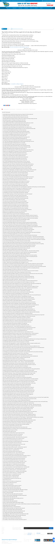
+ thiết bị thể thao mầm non (6, 479)
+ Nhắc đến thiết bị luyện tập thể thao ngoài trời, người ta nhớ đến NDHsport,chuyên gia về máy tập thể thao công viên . (21, 503)
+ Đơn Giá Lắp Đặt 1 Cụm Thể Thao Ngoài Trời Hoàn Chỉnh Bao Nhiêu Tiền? (14, 135)
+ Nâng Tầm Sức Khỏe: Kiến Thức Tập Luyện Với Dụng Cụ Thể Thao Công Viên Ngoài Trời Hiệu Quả (18, 407)
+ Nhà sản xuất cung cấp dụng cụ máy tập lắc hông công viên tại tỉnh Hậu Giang (15, 441)
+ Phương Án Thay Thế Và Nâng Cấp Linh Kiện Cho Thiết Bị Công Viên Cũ (14, 155)
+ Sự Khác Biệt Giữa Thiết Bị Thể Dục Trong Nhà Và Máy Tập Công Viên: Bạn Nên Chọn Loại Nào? (17, 122)
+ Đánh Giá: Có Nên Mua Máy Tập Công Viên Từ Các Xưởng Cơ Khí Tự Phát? (14, 257)
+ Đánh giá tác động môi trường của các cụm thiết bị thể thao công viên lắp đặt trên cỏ (16, 189)
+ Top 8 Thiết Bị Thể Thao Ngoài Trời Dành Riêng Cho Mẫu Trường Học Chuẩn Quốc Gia (16, 132)
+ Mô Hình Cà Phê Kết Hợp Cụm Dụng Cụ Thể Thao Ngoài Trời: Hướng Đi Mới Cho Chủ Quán (16, 188)
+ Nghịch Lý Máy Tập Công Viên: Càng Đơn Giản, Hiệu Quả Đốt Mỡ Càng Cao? (14, 330)
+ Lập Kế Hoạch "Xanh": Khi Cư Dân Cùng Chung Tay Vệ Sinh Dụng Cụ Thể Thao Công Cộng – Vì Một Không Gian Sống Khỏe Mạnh (23, 236)
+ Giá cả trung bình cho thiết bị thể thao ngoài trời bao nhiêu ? (12, 425)
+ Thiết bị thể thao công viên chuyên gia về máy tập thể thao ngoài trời (13, 462)
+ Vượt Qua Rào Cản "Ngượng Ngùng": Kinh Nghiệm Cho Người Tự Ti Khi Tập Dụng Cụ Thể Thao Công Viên (19, 169)
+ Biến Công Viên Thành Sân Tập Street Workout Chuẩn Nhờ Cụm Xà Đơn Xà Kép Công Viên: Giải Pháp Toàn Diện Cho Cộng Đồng (23, 243)
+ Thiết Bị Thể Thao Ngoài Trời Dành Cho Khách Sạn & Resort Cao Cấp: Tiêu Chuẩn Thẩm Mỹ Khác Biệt (18, 128)
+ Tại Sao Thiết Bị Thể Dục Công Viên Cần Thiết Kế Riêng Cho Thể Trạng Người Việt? (15, 293)
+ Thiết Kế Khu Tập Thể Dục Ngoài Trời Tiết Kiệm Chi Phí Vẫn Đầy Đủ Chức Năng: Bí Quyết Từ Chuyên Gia (19, 364)
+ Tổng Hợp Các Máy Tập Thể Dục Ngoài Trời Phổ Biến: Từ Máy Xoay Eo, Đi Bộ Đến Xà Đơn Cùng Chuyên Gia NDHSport (21, 232)
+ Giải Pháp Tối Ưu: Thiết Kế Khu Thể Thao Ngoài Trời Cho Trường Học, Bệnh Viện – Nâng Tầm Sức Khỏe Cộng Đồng (20, 250)
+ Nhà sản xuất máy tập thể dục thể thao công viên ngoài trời (12, 451)
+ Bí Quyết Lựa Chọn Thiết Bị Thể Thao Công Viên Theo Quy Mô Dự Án (13, 212)
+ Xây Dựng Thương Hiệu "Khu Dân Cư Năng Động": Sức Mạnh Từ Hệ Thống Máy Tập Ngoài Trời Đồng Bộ (19, 303)
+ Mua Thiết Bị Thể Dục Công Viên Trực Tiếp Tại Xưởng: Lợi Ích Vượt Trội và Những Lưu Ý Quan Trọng (18, 282)
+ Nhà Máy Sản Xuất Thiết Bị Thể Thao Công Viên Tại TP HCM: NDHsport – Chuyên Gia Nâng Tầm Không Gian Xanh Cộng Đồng (22, 417)
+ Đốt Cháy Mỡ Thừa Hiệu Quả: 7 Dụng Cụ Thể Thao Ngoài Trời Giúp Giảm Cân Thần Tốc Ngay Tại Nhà (18, 373)
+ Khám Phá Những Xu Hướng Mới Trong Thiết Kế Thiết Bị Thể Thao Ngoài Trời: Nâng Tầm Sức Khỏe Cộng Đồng (20, 218)
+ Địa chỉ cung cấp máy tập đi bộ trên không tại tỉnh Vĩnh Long (12, 439)
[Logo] (6, 4)
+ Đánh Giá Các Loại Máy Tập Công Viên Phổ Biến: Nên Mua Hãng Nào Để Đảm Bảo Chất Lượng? (17, 374)
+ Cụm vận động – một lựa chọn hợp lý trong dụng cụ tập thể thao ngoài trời (14, 519)
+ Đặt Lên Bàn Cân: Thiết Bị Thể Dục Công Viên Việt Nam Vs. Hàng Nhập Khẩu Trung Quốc (16, 296)
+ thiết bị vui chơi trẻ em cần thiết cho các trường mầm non (11, 481)
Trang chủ (3, 527)
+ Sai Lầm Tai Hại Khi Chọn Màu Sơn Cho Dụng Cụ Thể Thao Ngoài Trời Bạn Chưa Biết (16, 350)
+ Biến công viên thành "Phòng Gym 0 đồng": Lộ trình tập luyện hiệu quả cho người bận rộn (16, 336)
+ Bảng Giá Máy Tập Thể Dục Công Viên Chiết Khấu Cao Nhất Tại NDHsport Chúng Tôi (16, 253)
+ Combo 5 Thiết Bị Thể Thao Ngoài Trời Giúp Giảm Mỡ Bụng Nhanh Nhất (14, 121)
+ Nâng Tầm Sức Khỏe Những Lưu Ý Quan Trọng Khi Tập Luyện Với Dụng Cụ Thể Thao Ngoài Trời (17, 394)
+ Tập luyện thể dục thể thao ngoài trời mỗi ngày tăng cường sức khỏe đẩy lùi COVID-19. (16, 455)
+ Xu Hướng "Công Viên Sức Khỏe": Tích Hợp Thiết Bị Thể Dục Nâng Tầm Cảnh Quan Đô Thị (16, 326)
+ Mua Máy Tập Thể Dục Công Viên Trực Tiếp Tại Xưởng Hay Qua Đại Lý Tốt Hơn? (15, 202)
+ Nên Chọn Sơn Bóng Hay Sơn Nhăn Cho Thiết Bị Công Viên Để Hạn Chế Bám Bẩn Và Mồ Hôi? (17, 313)
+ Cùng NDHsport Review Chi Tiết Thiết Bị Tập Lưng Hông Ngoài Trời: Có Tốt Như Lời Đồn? (16, 139)
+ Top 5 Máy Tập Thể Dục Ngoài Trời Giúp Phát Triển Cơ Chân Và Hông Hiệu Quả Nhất (16, 145)
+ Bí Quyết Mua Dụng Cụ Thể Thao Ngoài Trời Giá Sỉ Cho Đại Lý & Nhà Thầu (14, 179)
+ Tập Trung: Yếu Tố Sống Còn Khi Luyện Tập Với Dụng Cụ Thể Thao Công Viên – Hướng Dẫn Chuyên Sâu (19, 414)
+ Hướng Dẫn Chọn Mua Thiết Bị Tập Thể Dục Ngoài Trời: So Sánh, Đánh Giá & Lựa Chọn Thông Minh (18, 381)
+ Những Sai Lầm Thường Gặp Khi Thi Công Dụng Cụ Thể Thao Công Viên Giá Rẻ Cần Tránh (17, 151)
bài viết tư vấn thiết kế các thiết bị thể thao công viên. (19, 47)
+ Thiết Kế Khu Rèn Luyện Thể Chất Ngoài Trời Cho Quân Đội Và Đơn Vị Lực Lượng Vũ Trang (16, 127)
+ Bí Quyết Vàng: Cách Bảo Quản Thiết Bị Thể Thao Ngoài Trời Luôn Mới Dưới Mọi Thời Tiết (16, 367)
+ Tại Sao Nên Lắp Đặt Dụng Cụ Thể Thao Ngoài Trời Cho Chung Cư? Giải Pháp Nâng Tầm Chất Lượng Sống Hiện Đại (21, 368)
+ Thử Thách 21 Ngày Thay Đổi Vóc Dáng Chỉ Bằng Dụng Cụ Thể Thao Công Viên (15, 206)
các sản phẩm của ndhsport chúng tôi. (17, 83)
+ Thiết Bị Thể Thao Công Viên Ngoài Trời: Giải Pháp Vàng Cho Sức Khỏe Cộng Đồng (15, 424)
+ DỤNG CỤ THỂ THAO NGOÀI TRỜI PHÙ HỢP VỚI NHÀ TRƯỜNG (13, 502)
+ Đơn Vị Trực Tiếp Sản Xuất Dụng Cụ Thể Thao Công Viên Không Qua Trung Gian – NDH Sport (17, 178)
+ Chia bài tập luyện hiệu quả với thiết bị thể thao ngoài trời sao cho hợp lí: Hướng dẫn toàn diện (17, 412)
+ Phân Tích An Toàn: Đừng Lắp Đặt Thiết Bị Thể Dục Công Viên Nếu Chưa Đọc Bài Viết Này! (17, 348)
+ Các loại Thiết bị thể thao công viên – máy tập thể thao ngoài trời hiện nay (14, 468)
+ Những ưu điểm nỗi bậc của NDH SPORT (9, 505)
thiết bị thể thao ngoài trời (19, 109)
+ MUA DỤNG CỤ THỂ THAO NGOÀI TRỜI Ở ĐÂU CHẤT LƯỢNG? (12, 491)
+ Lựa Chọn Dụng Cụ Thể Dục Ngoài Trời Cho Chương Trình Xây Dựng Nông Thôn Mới (15, 131)
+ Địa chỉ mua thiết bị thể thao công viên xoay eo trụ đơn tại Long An (13, 438)
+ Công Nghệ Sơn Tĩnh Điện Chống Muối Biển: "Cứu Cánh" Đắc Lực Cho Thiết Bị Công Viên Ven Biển (18, 340)
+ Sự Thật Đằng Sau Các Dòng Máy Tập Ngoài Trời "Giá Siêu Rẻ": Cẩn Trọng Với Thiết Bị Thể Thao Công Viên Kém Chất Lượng (22, 351)
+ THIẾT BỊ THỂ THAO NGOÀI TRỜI (8, 499)
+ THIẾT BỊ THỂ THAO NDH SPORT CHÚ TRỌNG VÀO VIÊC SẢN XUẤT (13, 508)
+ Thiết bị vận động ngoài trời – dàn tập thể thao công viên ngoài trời (13, 464)
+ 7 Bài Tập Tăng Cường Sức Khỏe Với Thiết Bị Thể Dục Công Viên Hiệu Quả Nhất (15, 198)
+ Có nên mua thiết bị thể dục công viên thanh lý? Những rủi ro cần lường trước (14, 323)
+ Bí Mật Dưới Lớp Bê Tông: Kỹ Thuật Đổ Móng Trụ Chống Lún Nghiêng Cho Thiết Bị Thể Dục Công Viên (18, 316)
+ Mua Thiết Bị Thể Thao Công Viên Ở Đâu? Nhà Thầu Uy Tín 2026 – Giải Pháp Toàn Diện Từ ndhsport (18, 299)
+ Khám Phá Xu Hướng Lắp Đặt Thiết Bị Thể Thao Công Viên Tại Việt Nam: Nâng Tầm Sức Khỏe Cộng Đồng (19, 222)
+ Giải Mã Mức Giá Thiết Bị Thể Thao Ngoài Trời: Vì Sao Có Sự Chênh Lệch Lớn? (15, 203)
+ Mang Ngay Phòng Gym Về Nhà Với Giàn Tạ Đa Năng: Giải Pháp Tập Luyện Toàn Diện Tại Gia (17, 421)
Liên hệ (3, 533)
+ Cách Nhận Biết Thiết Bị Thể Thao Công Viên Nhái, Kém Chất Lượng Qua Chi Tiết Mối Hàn (16, 209)
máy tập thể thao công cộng (32, 109)
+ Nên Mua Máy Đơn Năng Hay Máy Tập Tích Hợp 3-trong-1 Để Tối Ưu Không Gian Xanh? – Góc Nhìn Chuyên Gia (20, 333)
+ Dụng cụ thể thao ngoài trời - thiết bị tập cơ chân (10, 476)
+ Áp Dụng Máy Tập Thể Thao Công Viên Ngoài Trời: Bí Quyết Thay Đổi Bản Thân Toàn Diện (17, 418)
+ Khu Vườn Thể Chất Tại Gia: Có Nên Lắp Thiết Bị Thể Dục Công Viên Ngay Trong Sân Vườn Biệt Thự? (18, 309)
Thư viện (3, 532)
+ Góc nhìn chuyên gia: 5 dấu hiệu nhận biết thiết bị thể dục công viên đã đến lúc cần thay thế (17, 307)
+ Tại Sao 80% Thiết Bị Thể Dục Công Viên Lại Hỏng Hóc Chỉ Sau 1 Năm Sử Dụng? (15, 353)
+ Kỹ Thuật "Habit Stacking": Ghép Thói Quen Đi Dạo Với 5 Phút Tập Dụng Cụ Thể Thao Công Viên (18, 171)
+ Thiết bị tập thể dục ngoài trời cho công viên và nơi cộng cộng (12, 434)
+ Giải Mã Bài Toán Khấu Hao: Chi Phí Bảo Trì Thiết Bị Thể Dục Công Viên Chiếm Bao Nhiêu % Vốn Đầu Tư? (19, 334)
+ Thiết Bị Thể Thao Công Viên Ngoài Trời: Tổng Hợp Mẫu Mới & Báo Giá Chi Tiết (15, 196)
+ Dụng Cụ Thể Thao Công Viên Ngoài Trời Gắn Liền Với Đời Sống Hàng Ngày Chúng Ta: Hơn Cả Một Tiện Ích (19, 411)
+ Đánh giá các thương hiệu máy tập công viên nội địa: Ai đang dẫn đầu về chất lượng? (16, 290)
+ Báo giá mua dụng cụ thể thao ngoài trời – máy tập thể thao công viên (13, 469)
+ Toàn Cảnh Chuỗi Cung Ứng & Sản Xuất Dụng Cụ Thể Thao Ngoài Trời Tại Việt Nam (15, 181)
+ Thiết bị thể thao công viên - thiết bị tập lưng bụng (10, 475)
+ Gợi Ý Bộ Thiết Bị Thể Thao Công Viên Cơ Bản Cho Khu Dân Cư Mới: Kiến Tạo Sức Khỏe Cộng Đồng (18, 229)
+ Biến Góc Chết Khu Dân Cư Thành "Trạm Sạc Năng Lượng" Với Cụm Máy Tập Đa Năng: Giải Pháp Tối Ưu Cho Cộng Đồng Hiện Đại (23, 347)
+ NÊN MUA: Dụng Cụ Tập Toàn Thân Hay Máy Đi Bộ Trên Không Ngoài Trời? (14, 138)
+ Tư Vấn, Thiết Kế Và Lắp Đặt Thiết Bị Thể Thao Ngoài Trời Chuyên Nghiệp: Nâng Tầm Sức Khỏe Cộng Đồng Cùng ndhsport (22, 226)
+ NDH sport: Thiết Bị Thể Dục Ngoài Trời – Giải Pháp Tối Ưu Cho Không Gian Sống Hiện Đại (17, 377)
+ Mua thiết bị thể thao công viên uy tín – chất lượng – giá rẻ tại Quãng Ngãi (14, 471)
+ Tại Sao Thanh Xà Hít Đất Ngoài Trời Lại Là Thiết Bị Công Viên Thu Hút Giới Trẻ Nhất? (16, 240)
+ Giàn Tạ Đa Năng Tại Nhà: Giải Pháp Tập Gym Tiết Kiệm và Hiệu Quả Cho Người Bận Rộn (16, 422)
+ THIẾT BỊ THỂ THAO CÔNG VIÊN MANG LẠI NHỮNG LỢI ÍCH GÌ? (12, 498)
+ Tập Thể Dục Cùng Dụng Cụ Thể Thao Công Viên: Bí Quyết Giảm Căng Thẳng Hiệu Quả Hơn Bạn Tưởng (19, 415)
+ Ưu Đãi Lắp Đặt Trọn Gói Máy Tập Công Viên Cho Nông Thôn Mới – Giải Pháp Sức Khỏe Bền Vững (18, 276)
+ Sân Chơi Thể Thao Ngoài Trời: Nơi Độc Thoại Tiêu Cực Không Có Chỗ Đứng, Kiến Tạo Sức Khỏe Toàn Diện (19, 398)
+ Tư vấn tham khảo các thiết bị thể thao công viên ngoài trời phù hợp (13, 432)
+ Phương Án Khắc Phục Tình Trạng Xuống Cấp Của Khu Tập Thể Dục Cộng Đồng (15, 208)
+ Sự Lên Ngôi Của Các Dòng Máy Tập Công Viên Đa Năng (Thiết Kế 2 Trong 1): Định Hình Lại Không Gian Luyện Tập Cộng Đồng (22, 263)
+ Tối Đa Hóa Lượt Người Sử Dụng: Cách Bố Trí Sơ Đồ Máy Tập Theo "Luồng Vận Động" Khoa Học (17, 331)
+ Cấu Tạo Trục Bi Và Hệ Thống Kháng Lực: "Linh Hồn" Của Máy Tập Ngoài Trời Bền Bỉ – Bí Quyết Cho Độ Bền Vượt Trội (21, 343)
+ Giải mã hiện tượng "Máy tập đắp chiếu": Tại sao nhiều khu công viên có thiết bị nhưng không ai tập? (18, 306)
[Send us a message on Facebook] (54, 541)
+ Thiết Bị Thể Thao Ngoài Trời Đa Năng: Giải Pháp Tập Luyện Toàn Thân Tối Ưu (15, 115)
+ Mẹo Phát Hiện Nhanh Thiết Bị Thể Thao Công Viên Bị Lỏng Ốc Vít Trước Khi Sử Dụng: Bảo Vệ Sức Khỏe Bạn (19, 235)
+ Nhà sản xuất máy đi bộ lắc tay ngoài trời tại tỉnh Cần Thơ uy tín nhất (13, 444)
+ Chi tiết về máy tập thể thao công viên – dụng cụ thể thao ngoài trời (13, 452)
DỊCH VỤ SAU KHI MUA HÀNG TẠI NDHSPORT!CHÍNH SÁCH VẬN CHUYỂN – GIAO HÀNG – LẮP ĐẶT (17, 528)
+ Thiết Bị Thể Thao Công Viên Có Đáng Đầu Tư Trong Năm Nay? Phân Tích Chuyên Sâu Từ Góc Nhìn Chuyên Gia (20, 216)
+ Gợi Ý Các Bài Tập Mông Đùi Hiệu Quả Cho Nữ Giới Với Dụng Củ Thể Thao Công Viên (16, 161)
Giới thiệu (3, 528)
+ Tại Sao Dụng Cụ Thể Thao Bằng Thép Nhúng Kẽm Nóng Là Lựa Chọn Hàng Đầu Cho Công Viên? (18, 176)
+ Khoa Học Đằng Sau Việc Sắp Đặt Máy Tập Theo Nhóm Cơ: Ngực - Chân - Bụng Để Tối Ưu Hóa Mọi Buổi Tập (19, 287)
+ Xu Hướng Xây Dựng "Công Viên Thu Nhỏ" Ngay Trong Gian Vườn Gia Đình (14, 195)
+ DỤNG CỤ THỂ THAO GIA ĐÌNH (7, 492)
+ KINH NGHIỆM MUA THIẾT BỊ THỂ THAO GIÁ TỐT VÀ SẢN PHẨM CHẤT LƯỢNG (15, 513)
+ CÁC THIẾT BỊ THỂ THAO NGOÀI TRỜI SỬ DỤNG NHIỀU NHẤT (12, 512)
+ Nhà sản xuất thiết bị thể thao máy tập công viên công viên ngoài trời (13, 458)
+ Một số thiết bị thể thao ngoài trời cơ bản (9, 431)
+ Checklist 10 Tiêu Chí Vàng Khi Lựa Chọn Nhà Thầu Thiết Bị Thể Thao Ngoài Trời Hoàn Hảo (17, 289)
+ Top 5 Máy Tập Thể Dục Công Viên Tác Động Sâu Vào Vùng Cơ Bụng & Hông (14, 175)
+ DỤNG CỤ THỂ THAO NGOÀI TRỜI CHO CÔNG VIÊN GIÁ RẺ (12, 509)
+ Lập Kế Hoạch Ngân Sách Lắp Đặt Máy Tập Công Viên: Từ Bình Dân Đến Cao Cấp (15, 324)
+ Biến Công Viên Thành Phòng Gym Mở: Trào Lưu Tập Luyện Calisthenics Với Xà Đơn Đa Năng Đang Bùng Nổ (19, 280)
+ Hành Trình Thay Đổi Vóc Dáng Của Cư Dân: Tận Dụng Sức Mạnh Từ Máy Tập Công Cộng (16, 321)
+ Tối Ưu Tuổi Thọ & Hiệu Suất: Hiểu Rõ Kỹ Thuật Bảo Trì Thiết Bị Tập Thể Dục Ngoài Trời (16, 385)
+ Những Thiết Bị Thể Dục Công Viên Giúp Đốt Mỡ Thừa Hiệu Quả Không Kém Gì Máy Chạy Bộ (17, 260)
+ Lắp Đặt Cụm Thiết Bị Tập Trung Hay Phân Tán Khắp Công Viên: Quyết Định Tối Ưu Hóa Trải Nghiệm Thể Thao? (20, 286)
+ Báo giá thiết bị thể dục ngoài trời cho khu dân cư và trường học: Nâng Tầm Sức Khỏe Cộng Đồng (18, 360)
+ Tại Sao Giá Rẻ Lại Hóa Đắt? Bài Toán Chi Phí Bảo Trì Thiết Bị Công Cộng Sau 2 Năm (16, 344)
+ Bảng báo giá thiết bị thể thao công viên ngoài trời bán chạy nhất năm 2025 (14, 427)
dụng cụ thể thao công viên (12, 109)
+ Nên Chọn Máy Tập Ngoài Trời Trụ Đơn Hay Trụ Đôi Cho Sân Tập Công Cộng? (14, 269)
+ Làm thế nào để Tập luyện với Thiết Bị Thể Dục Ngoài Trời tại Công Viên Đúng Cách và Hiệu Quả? (18, 387)
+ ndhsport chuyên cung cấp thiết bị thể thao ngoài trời (11, 486)
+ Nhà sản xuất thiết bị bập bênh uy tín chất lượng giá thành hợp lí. (13, 454)
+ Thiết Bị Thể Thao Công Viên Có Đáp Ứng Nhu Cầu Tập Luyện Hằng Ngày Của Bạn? (16, 219)
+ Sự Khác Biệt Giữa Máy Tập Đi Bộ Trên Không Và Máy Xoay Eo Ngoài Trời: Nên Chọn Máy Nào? (17, 114)
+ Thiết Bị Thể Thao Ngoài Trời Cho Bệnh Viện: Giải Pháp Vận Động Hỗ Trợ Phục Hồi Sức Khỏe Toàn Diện (18, 310)
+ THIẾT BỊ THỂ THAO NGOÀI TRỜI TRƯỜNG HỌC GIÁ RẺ (11, 516)
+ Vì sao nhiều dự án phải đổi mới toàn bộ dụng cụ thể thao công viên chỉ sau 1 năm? (15, 191)
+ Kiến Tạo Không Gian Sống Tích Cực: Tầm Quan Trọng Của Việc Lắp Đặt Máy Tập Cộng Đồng (17, 320)
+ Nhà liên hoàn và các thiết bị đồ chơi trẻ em (9, 482)
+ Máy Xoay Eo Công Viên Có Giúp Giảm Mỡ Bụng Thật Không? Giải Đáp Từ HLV (15, 185)
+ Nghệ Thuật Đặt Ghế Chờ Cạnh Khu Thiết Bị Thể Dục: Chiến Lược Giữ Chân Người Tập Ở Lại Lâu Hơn (18, 246)
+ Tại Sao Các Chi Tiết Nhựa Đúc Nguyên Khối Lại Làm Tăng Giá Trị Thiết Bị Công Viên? (16, 233)
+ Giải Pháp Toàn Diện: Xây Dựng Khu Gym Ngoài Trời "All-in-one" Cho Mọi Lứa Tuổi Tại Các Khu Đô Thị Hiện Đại (20, 270)
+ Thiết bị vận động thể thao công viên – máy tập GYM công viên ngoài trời (14, 465)
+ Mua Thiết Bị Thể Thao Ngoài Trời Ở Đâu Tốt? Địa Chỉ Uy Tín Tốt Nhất (13, 142)
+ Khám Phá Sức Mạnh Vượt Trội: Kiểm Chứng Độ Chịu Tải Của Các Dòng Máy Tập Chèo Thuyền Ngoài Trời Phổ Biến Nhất (21, 283)
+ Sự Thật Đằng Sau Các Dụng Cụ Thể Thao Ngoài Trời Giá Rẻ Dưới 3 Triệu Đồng (15, 192)
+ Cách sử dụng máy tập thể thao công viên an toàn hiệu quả (12, 435)
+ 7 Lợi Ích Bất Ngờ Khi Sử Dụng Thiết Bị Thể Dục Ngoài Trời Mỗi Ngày (13, 358)
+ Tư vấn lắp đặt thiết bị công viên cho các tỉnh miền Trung (11, 478)
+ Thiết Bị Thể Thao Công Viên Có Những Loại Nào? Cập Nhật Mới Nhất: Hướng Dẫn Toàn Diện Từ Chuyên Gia (19, 223)
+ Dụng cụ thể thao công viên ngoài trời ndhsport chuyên (11, 445)
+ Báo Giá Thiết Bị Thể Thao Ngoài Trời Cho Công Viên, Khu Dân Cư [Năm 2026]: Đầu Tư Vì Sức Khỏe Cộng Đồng (20, 378)
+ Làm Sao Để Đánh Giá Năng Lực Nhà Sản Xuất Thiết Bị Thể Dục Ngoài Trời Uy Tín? (15, 124)
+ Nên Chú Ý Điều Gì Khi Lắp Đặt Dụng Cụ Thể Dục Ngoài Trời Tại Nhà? (13, 199)
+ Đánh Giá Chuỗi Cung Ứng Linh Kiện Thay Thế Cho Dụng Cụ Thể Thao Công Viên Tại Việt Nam (17, 165)
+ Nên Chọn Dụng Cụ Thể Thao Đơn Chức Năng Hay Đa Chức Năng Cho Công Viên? (15, 182)
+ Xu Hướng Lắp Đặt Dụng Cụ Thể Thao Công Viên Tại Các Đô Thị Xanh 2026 (14, 159)
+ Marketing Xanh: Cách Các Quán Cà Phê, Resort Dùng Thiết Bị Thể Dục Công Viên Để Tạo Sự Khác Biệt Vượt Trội (20, 304)
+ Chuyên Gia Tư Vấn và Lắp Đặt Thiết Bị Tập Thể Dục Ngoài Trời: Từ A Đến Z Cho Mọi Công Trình (17, 388)
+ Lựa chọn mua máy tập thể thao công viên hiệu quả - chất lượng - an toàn (14, 461)
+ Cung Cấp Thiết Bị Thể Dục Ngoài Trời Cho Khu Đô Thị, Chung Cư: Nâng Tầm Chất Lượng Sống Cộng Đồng (19, 252)
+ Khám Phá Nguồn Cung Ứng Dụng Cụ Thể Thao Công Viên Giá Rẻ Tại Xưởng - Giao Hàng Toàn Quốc (18, 363)
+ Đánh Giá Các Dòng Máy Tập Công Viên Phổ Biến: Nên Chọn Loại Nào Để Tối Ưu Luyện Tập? (17, 230)
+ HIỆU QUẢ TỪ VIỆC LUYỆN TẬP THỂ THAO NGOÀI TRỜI (11, 488)
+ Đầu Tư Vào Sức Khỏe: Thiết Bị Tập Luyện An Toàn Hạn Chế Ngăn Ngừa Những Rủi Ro (16, 400)
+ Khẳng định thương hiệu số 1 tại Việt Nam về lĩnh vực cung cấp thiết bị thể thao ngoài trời (16, 428)
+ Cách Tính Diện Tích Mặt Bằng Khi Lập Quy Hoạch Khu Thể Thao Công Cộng (14, 134)
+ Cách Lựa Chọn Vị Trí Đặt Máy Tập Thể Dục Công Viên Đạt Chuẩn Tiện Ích (14, 152)
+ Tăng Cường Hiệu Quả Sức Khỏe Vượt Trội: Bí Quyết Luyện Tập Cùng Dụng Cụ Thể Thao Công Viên (18, 391)
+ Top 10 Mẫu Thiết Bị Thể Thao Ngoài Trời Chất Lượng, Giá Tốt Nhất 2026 (14, 144)
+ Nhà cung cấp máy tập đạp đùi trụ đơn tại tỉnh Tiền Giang (11, 442)
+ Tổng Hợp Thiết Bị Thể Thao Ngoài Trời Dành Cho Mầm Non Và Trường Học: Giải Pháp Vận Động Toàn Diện (19, 118)
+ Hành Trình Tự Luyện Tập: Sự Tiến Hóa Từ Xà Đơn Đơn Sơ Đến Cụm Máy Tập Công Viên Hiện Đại (18, 164)
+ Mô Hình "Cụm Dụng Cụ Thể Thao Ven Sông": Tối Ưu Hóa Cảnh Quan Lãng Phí (15, 172)
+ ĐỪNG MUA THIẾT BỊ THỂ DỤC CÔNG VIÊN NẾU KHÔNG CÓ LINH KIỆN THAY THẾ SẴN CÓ (17, 300)
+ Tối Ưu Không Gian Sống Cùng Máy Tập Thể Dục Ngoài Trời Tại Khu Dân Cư (14, 158)
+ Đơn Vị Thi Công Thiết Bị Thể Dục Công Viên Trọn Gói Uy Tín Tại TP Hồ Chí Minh (15, 259)
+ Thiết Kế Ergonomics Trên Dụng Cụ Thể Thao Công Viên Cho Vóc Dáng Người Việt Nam (16, 162)
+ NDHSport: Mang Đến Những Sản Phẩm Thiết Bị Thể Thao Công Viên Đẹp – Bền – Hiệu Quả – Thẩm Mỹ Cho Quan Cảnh (21, 404)
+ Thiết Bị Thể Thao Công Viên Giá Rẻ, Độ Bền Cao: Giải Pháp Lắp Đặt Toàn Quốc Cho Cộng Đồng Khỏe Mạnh (19, 256)
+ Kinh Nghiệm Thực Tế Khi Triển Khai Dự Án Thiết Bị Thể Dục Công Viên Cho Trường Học (16, 317)
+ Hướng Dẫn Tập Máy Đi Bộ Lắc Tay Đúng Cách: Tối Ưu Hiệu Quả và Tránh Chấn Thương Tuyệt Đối (18, 370)
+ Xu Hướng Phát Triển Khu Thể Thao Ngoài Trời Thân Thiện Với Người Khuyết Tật (15, 205)
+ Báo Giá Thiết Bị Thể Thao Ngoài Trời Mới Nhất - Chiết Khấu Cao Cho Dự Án (14, 279)
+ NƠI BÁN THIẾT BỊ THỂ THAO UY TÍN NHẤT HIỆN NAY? (11, 506)
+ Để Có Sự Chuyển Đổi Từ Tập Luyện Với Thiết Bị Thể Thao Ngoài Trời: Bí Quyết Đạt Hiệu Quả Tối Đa (18, 390)
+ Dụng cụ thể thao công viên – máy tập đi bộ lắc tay (10, 449)
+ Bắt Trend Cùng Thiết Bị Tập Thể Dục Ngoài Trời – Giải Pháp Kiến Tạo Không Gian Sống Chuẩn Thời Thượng (19, 380)
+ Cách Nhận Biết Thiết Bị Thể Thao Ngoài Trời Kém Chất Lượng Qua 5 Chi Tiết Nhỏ (15, 341)
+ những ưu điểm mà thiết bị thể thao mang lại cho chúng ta (11, 485)
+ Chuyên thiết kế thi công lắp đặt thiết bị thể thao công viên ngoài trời (13, 459)
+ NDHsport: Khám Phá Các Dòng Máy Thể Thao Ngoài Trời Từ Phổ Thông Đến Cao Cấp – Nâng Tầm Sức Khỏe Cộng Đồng (21, 405)
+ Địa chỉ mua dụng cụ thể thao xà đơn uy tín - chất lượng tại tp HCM (13, 472)
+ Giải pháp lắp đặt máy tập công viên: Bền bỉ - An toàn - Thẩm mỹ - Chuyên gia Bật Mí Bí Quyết (17, 361)
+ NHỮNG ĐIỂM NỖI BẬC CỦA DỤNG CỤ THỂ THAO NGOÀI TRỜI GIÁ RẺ (14, 515)
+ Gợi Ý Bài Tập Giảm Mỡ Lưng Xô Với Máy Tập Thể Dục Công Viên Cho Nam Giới (15, 117)
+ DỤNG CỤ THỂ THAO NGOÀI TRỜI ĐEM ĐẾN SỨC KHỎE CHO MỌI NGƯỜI (14, 495)
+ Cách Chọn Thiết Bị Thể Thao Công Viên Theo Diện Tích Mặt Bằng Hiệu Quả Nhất (15, 213)
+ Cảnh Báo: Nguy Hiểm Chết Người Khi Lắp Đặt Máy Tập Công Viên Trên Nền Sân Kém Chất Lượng (18, 277)
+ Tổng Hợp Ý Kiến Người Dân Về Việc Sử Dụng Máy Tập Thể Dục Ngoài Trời (14, 148)
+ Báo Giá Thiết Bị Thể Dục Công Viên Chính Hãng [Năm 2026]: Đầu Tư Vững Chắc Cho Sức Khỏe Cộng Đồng (19, 255)
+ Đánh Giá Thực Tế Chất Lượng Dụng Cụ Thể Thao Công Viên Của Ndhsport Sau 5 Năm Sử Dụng (17, 149)
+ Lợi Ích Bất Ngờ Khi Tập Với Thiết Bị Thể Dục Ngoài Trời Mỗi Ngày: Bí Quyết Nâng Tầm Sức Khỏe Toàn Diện (19, 371)
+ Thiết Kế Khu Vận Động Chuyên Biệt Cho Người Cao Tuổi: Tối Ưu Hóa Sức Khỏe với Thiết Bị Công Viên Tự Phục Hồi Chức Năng (22, 273)
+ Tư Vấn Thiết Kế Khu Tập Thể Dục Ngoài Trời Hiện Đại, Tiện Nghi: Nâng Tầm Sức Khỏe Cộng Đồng (18, 297)
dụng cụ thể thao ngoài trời (25, 109)
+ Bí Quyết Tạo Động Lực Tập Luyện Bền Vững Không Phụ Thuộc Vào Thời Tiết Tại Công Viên (17, 168)
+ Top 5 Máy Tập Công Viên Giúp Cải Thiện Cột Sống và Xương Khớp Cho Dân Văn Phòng (16, 272)
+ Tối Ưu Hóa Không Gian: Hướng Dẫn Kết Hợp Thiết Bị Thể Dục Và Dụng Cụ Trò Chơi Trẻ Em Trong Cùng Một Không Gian (21, 294)
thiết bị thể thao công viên (6, 109)
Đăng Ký (51, 528)
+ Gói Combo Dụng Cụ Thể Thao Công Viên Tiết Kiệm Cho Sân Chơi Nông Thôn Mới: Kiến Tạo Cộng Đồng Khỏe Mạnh (20, 267)
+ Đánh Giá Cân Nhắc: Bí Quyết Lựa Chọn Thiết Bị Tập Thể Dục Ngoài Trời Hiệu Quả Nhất (16, 384)
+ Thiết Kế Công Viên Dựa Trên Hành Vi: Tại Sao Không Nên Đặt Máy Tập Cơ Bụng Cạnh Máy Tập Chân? (19, 327)
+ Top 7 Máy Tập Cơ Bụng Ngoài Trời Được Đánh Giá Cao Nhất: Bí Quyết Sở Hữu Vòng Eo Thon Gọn (18, 141)
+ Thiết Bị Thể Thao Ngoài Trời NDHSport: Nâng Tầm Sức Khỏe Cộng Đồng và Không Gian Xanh (17, 408)
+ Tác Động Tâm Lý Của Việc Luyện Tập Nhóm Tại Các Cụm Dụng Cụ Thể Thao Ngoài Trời (16, 166)
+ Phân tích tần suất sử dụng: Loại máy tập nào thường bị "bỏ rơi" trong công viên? (15, 337)
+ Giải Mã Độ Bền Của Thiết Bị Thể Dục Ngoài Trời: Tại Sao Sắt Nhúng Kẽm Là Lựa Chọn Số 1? (17, 354)
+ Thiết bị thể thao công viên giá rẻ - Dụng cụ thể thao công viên (12, 448)
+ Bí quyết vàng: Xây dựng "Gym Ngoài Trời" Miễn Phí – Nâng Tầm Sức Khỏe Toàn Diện (16, 357)
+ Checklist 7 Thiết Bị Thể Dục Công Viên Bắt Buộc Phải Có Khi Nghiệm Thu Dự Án (15, 262)
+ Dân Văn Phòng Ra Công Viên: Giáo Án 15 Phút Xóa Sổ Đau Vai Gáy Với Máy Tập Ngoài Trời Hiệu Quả (18, 245)
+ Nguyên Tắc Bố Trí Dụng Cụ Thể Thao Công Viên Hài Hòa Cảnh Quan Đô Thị (14, 154)
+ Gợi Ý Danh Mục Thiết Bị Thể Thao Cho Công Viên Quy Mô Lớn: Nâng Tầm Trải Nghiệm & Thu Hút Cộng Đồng (20, 225)
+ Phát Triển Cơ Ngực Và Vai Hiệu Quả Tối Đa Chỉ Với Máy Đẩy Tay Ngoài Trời (14, 249)
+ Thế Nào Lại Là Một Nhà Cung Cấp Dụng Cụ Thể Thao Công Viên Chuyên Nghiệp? (15, 395)
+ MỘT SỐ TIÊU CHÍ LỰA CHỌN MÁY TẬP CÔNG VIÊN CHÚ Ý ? (12, 518)
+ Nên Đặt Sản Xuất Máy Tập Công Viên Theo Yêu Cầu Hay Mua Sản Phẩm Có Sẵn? (15, 125)
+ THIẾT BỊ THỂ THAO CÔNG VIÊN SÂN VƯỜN (9, 496)
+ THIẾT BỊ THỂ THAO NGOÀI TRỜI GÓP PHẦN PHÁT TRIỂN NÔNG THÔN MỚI (14, 489)
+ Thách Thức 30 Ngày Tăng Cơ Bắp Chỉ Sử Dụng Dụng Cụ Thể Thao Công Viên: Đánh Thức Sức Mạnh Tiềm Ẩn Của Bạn (21, 242)
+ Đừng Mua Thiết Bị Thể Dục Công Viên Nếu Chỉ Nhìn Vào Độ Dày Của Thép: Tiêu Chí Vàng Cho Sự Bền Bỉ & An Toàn (21, 346)
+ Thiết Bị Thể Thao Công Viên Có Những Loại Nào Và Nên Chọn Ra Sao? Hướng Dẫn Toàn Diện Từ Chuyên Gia (20, 215)
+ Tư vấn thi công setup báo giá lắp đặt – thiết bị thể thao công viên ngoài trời (14, 437)
